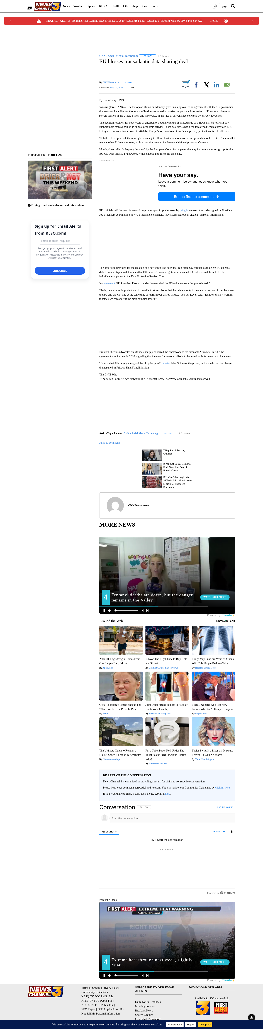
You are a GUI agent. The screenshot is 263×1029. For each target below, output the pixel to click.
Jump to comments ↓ (111, 442)
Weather (78, 6)
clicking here (222, 787)
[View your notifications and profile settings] (231, 831)
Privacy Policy (111, 987)
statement (109, 283)
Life (125, 6)
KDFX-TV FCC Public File (97, 1004)
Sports (91, 6)
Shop (135, 6)
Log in (220, 807)
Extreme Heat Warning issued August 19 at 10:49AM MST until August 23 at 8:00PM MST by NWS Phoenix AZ (137, 20)
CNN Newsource (111, 82)
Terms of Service (91, 987)
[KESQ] (47, 6)
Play (144, 6)
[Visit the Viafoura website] (227, 892)
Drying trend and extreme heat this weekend (58, 205)
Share (154, 6)
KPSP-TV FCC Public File (96, 1000)
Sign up (229, 807)
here (167, 793)
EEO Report (88, 1009)
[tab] (109, 832)
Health (115, 6)
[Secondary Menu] (32, 6)
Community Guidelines (94, 992)
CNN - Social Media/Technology (141, 433)
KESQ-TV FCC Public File (97, 996)
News (66, 6)
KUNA (103, 6)
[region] (167, 850)
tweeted (166, 363)
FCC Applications (108, 1009)
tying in (184, 210)
